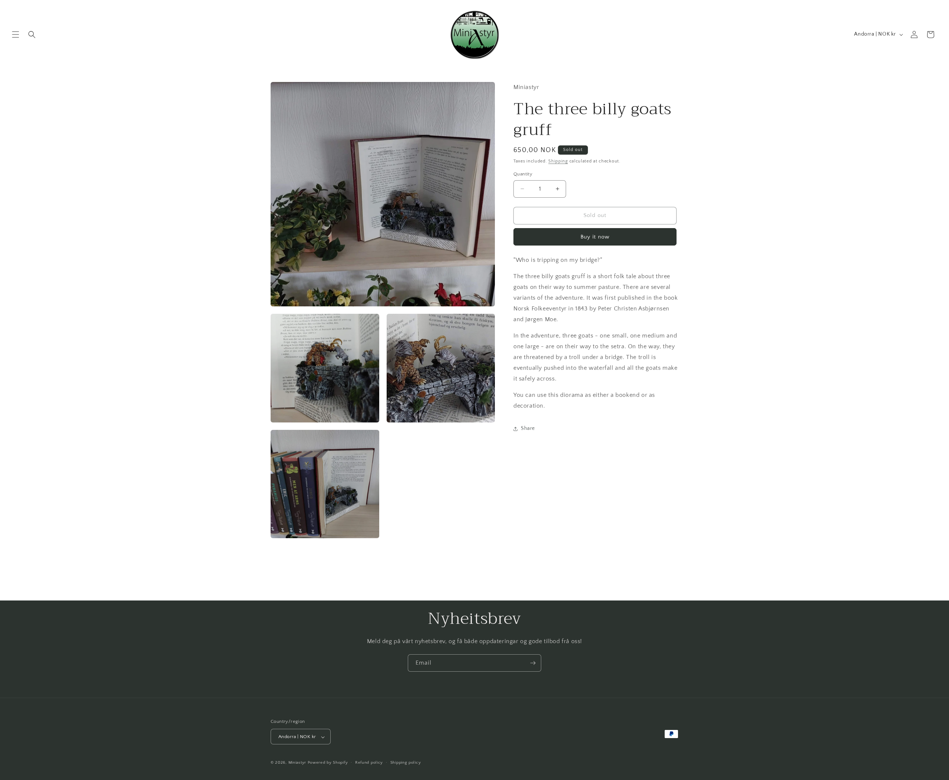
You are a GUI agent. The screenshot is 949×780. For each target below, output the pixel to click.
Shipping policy (405, 762)
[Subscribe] (533, 663)
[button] (15, 34)
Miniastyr (297, 763)
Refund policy (369, 762)
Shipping (558, 161)
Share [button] (528, 428)
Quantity (522, 174)
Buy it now (595, 237)
